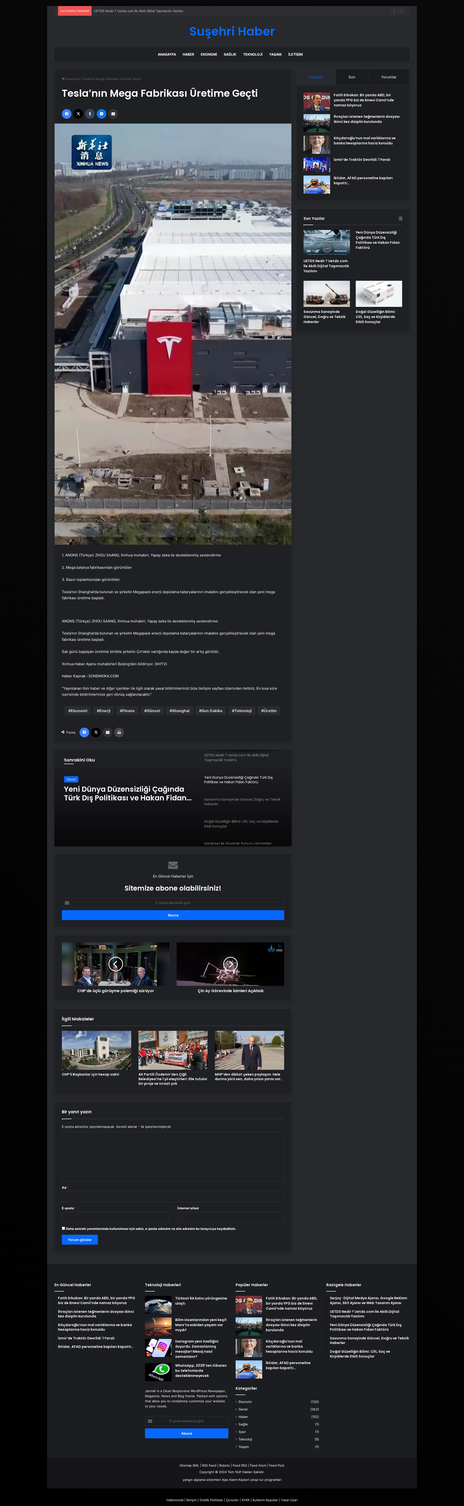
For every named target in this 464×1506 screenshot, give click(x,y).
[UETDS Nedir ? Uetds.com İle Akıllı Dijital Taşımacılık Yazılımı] (327, 243)
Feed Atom (258, 1465)
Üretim (270, 710)
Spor (242, 1432)
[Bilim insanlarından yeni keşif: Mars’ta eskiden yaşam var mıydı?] (158, 1326)
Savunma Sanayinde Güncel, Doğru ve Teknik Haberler (129, 793)
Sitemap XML (189, 1465)
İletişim (295, 54)
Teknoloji (252, 54)
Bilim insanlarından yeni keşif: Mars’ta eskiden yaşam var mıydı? (201, 1324)
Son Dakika (212, 710)
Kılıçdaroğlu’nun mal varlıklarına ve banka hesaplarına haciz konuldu (365, 141)
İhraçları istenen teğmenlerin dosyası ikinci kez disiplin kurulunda (367, 119)
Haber (188, 54)
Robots (224, 1465)
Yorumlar (389, 77)
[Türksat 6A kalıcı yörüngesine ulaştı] (158, 1305)
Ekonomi (209, 54)
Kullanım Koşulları (265, 1500)
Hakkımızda (175, 1500)
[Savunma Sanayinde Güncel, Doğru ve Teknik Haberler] (327, 294)
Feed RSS (240, 1465)
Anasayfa (167, 54)
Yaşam (275, 54)
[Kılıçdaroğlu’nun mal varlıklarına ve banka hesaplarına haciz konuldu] (317, 145)
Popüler (316, 77)
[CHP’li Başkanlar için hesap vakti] (96, 1050)
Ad (65, 1187)
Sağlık (230, 54)
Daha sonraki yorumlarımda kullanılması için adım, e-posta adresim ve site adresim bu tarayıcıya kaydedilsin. (151, 1229)
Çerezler (232, 1500)
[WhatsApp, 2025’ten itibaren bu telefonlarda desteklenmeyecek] (158, 1372)
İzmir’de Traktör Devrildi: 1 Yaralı (362, 159)
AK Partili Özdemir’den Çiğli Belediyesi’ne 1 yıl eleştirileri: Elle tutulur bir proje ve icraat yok (172, 1079)
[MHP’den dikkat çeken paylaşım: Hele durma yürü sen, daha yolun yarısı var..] (249, 1050)
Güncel (153, 710)
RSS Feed (209, 1465)
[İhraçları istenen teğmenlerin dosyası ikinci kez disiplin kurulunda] (317, 123)
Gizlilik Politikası (211, 1500)
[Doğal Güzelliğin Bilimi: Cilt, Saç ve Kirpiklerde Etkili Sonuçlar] (379, 294)
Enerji (104, 710)
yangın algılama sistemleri (202, 1480)
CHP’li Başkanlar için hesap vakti (90, 1074)
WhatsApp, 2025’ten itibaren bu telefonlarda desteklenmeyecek (201, 1370)
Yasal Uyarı (289, 1500)
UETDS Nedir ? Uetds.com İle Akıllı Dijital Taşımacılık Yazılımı (326, 265)
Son (351, 77)
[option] (173, 798)
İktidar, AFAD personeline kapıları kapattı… (288, 1365)
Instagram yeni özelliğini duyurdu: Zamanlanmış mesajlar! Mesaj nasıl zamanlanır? (196, 1349)
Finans (128, 710)
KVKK (246, 1500)
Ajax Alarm (230, 1480)
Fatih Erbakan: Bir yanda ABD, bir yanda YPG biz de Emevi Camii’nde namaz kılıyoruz (364, 100)
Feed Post (276, 1465)
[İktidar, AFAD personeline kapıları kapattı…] (317, 185)
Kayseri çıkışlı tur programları (260, 1480)
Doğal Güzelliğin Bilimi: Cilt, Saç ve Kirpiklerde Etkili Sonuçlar (376, 316)
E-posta (69, 1208)
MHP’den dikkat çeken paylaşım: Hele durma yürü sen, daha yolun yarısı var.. (249, 1076)
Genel (71, 779)
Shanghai (180, 710)
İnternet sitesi (188, 1208)
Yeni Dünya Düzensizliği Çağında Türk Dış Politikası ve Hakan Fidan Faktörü (150, 11)
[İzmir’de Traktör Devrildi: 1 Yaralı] (317, 164)
